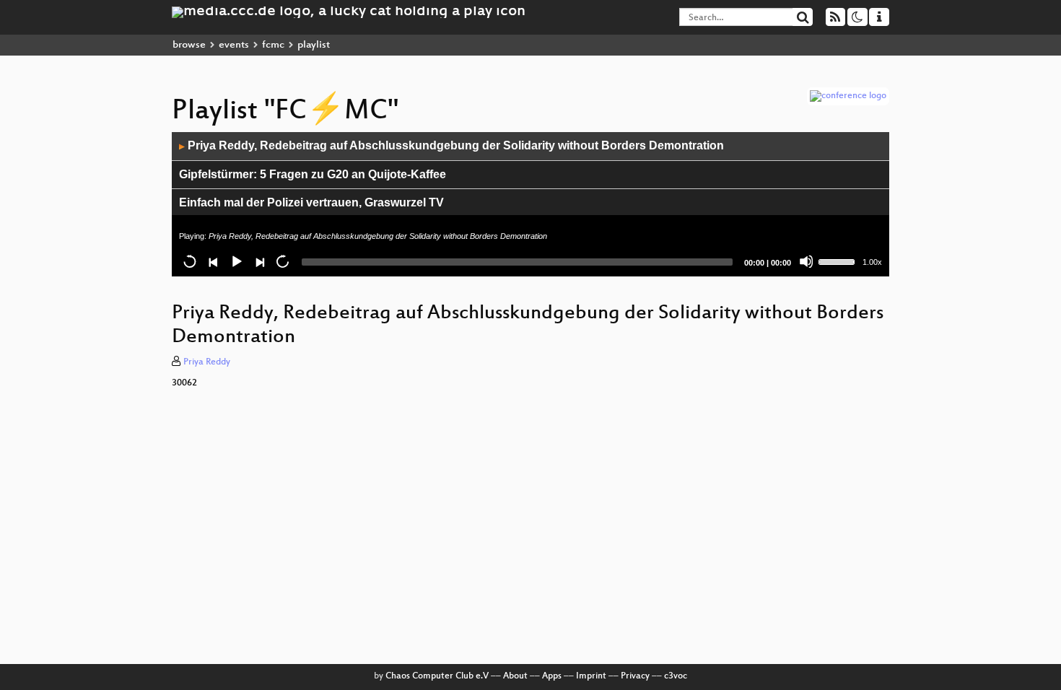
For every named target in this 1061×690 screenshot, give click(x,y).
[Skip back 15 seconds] (189, 261)
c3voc (675, 676)
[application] (530, 204)
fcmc (273, 45)
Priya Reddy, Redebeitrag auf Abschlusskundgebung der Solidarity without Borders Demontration (451, 145)
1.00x (872, 262)
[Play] (236, 261)
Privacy (635, 676)
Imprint (591, 676)
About (515, 676)
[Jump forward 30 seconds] (282, 261)
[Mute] (806, 261)
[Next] (259, 261)
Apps (552, 676)
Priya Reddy (206, 362)
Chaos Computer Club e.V (437, 676)
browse (189, 45)
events (234, 45)
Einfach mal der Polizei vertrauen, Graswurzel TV (311, 202)
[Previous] (212, 261)
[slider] (838, 261)
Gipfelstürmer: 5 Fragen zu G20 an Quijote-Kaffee (312, 174)
